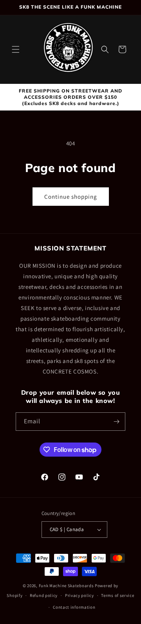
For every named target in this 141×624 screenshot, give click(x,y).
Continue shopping (70, 196)
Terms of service (117, 595)
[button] (15, 49)
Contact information (74, 607)
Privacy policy (79, 595)
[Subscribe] (116, 421)
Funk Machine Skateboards (66, 585)
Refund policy (44, 595)
